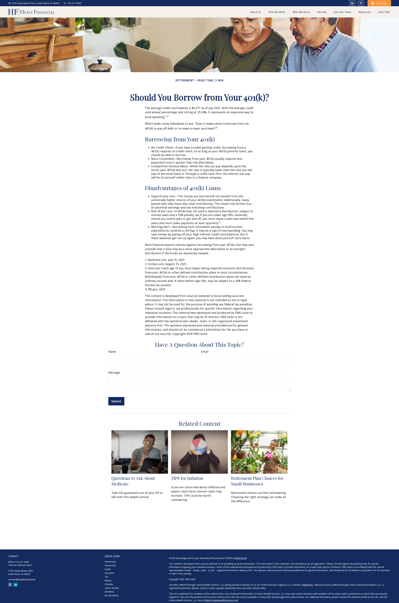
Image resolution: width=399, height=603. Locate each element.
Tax (106, 576)
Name (112, 351)
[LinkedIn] (352, 3)
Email (204, 351)
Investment (110, 565)
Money (108, 580)
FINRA (304, 584)
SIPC (311, 584)
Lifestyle (109, 584)
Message (114, 372)
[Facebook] (360, 3)
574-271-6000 (74, 3)
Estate (108, 569)
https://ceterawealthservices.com (221, 600)
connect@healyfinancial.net (21, 579)
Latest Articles (112, 587)
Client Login (381, 3)
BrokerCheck (240, 558)
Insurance (109, 572)
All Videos (109, 591)
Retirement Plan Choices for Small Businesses (257, 480)
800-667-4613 (25, 565)
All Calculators (112, 595)
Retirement (110, 561)
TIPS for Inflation (187, 478)
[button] (255, 12)
